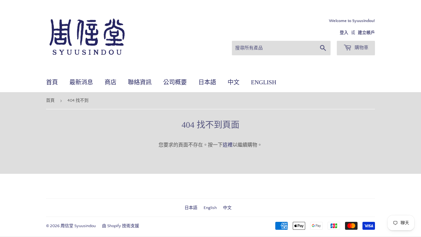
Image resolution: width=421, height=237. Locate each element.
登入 (344, 32)
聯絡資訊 (140, 82)
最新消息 (81, 82)
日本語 (207, 82)
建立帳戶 (366, 32)
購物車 (360, 47)
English (263, 82)
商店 (110, 82)
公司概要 (175, 82)
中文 (233, 82)
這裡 (228, 145)
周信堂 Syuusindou (78, 226)
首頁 (52, 82)
